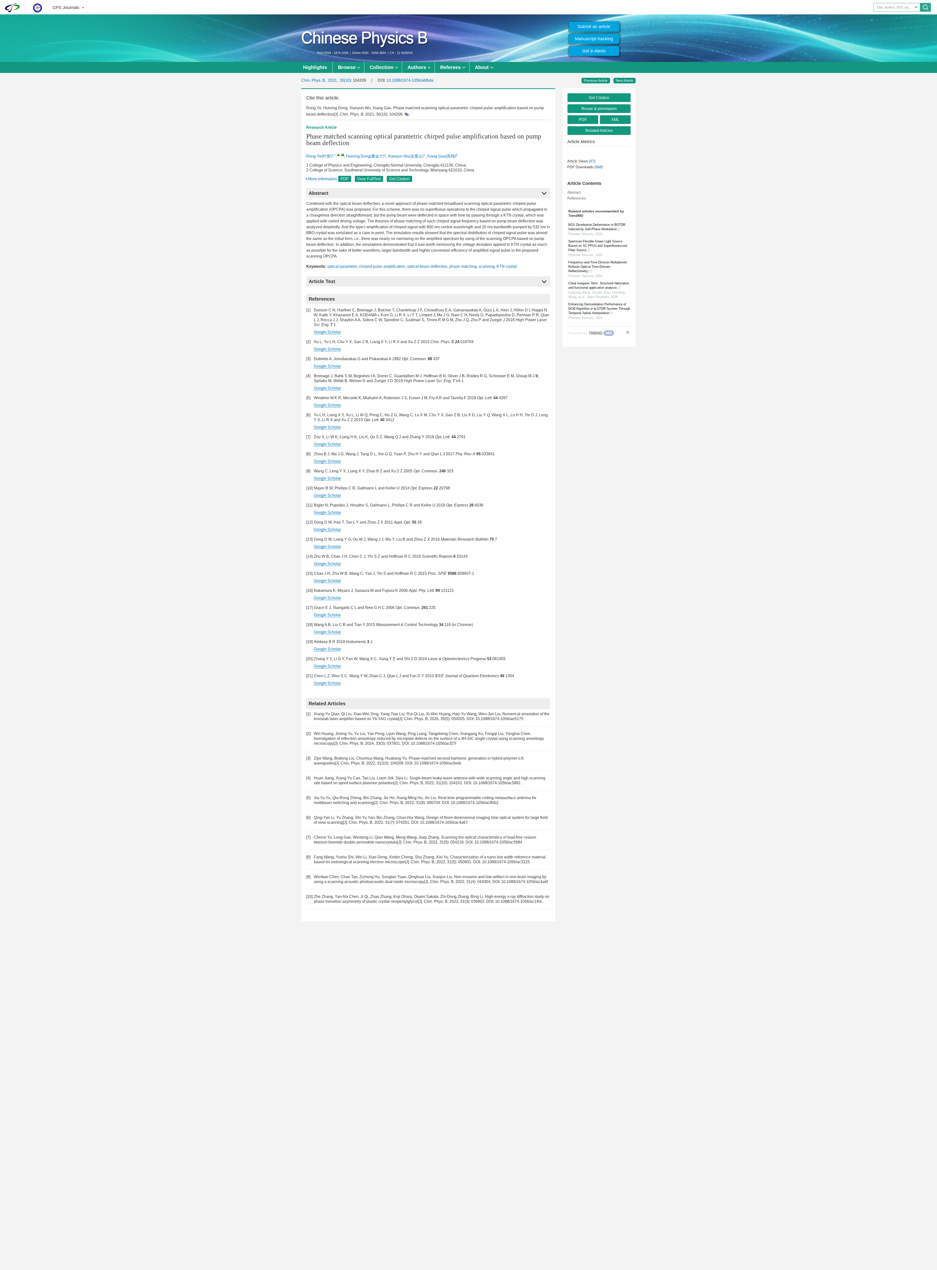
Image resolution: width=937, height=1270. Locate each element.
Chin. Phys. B (313, 80)
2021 (332, 80)
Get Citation (399, 179)
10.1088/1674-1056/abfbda (410, 80)
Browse (347, 67)
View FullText (369, 179)
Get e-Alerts (594, 51)
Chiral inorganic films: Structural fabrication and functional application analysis (598, 285)
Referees (450, 67)
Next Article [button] (624, 80)
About (482, 67)
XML (615, 120)
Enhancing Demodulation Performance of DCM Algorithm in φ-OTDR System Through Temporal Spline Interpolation (599, 308)
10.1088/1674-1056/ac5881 (497, 783)
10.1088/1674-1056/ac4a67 (444, 822)
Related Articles (599, 131)
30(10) (345, 80)
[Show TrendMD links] (628, 332)
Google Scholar (327, 332)
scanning (487, 266)
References (576, 198)
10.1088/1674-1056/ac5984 (498, 842)
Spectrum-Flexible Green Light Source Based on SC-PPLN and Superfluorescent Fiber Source (597, 245)
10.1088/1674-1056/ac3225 (506, 862)
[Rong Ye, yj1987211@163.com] (338, 154)
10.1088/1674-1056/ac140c (519, 901)
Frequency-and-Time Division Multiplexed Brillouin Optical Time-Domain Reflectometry (597, 266)
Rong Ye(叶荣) (319, 156)
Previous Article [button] (596, 80)
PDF (345, 179)
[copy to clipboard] (406, 114)
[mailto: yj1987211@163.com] (342, 154)
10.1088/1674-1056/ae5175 (499, 719)
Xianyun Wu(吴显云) (405, 156)
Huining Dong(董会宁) (365, 156)
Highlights (315, 67)
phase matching (463, 266)
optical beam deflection (427, 266)
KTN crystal (507, 266)
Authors (416, 67)
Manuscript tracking (594, 38)
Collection (381, 67)
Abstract (574, 192)
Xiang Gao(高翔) (441, 156)
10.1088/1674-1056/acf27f (433, 743)
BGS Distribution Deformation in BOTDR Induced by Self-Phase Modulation (596, 227)
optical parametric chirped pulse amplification (366, 266)
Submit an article (594, 26)
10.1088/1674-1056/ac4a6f (524, 882)
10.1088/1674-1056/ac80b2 (475, 803)
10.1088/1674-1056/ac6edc (438, 763)
